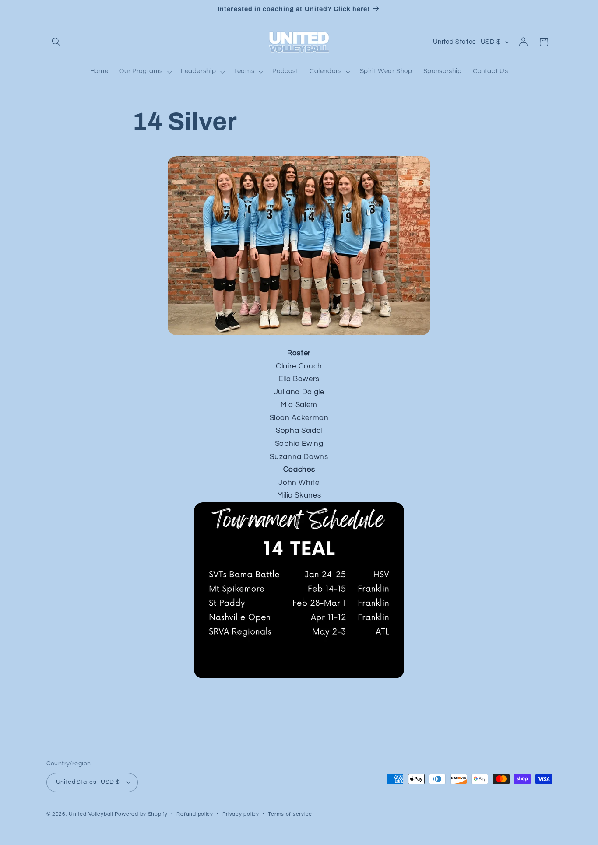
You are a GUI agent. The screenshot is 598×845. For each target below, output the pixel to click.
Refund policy (194, 814)
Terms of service (290, 814)
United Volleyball (91, 814)
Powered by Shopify (141, 814)
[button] (56, 42)
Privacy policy (240, 814)
